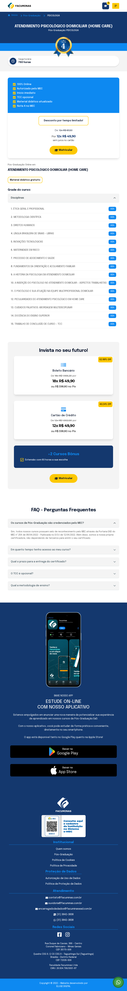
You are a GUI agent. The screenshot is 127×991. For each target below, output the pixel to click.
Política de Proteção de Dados (64, 884)
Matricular (65, 150)
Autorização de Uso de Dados (63, 878)
